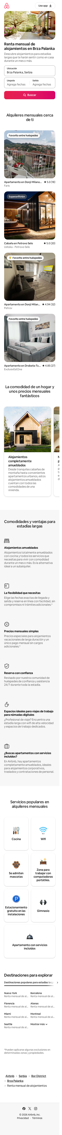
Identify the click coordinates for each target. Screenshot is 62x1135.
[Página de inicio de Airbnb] (6, 5)
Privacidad (23, 1118)
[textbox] (17, 84)
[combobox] (30, 72)
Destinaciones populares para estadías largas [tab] (29, 982)
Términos (37, 1118)
